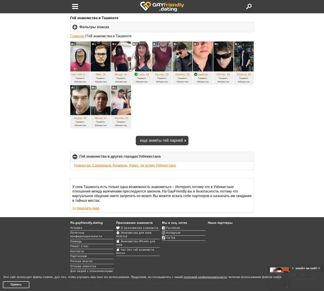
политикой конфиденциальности (205, 277)
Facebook (173, 227)
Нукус (133, 165)
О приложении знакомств (139, 227)
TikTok (170, 237)
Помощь (76, 241)
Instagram (173, 232)
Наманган (82, 165)
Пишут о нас (79, 246)
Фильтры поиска (101, 28)
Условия (76, 227)
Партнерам (78, 256)
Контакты (77, 251)
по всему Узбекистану (158, 165)
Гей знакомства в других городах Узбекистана (127, 158)
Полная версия (81, 261)
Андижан (119, 165)
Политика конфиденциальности (86, 234)
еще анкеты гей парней (161, 140)
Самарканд (101, 165)
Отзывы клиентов (83, 266)
